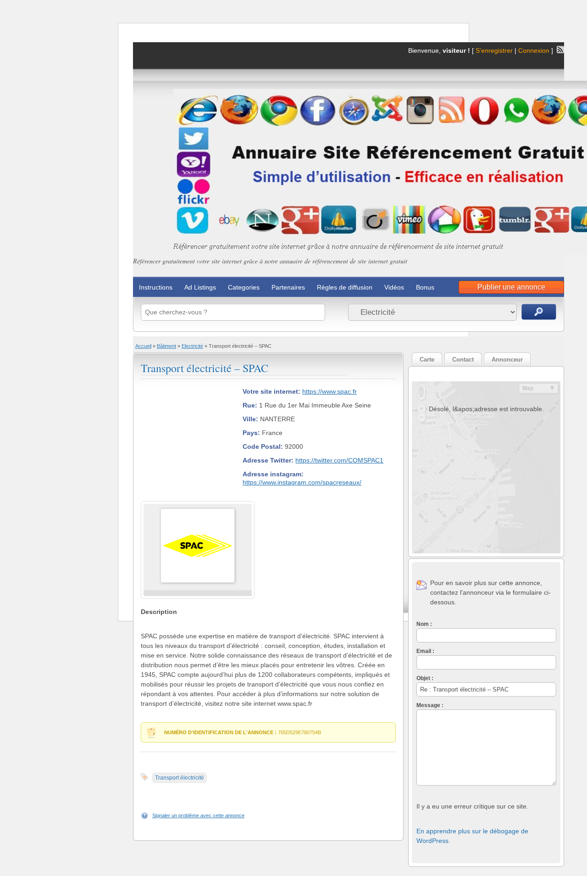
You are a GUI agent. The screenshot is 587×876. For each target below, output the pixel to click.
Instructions (155, 287)
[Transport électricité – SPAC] (198, 581)
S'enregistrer (494, 50)
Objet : (424, 678)
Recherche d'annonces (538, 312)
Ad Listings (200, 287)
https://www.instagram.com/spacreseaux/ (302, 482)
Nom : (424, 624)
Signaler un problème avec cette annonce (198, 815)
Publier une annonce (511, 287)
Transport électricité (179, 778)
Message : (429, 705)
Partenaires (288, 287)
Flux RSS (560, 49)
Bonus (425, 287)
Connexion (534, 50)
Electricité (192, 346)
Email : (425, 651)
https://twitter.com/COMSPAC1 (339, 460)
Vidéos (394, 287)
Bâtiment (166, 346)
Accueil (143, 346)
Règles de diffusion (344, 287)
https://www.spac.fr (329, 391)
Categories (244, 287)
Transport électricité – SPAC (204, 368)
